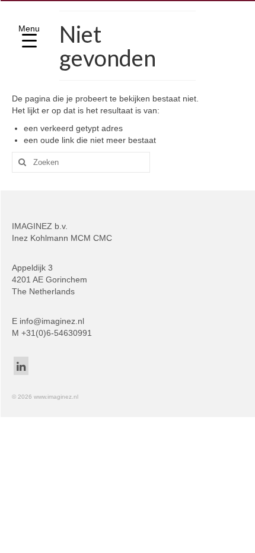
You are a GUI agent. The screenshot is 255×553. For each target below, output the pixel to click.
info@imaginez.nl (52, 321)
